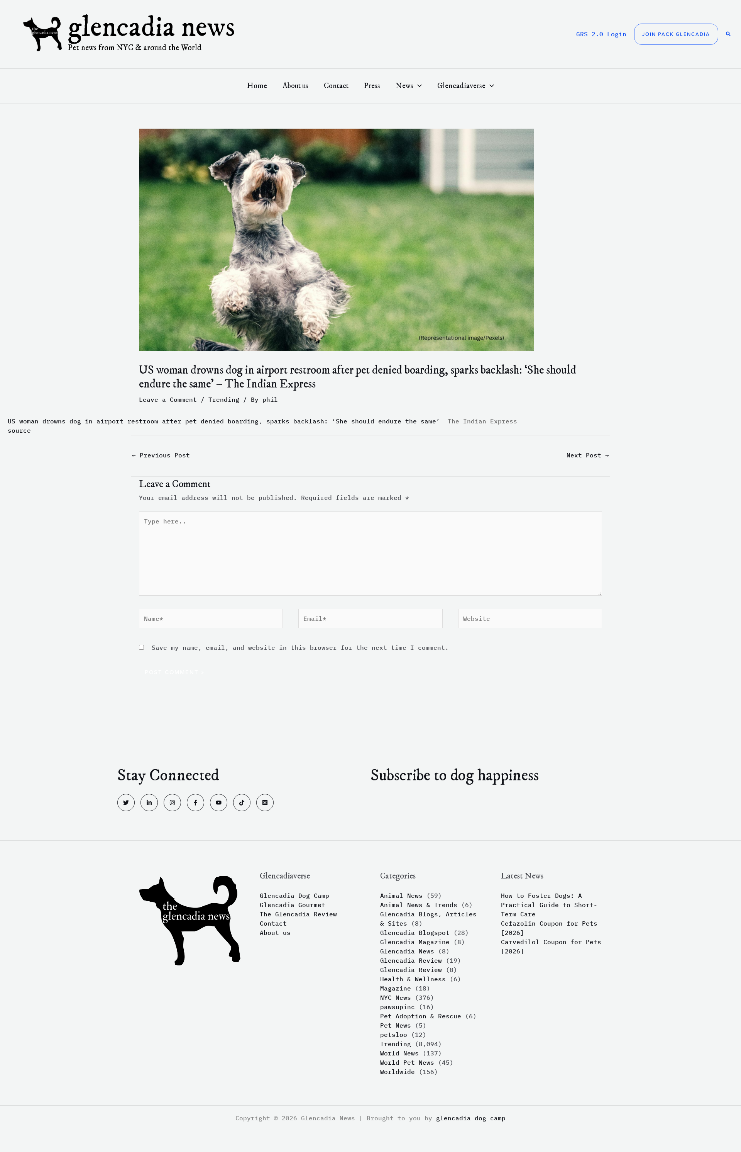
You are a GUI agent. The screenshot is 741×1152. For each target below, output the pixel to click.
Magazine (395, 988)
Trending (223, 399)
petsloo (393, 1034)
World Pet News (407, 1062)
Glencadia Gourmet (292, 905)
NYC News (395, 997)
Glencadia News (151, 28)
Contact (273, 923)
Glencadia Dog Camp (294, 895)
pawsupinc (397, 1007)
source (19, 430)
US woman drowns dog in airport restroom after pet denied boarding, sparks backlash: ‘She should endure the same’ (224, 421)
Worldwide (397, 1072)
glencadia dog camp (471, 1118)
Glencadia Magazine (415, 942)
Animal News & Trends (418, 905)
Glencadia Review (411, 960)
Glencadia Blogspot (415, 932)
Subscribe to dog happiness (454, 776)
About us (275, 932)
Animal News (401, 895)
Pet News (395, 1025)
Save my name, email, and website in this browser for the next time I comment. (300, 647)
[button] (676, 34)
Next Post (588, 455)
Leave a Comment (168, 399)
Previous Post (161, 455)
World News (399, 1053)
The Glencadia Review (298, 914)
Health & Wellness (413, 979)
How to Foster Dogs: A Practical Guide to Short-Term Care (549, 905)
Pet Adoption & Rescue (420, 1016)
